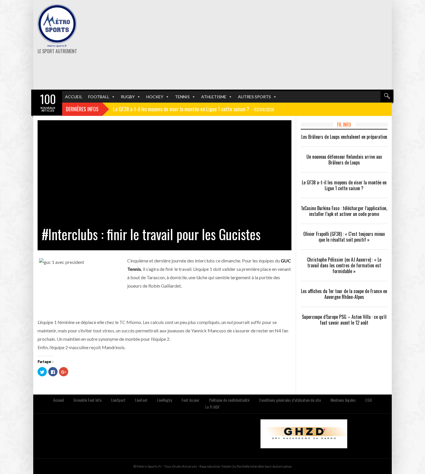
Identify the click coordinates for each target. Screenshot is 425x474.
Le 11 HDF (212, 407)
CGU (368, 400)
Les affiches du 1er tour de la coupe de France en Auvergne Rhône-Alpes (344, 294)
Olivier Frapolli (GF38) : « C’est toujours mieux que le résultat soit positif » (344, 236)
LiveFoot (141, 400)
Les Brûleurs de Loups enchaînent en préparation (344, 136)
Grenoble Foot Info (87, 400)
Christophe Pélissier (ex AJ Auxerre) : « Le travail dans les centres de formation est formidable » (344, 265)
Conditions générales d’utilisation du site (290, 400)
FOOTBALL (98, 96)
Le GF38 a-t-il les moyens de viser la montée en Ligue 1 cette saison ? (344, 185)
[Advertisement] (274, 44)
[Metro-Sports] (57, 26)
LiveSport (118, 400)
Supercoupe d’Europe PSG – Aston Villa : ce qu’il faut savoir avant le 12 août (344, 319)
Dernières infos (82, 109)
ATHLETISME (213, 96)
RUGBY (128, 96)
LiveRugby (164, 400)
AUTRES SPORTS (254, 96)
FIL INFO (344, 124)
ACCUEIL (73, 96)
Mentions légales (343, 400)
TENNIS (182, 96)
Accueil (58, 400)
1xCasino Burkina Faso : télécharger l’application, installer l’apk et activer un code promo (344, 211)
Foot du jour (190, 400)
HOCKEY (154, 96)
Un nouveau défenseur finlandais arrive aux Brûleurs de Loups (344, 159)
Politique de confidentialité (229, 400)
